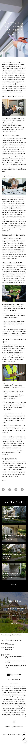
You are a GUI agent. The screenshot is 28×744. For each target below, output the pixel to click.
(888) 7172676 (8, 649)
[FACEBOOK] (14, 722)
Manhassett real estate (13, 201)
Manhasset (20, 665)
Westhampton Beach (18, 661)
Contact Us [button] (14, 623)
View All (14, 584)
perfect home (14, 476)
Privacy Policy (20, 734)
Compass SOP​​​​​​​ (14, 683)
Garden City (17, 656)
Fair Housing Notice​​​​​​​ (14, 679)
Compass (22, 688)
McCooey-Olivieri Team (17, 282)
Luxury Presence (18, 726)
